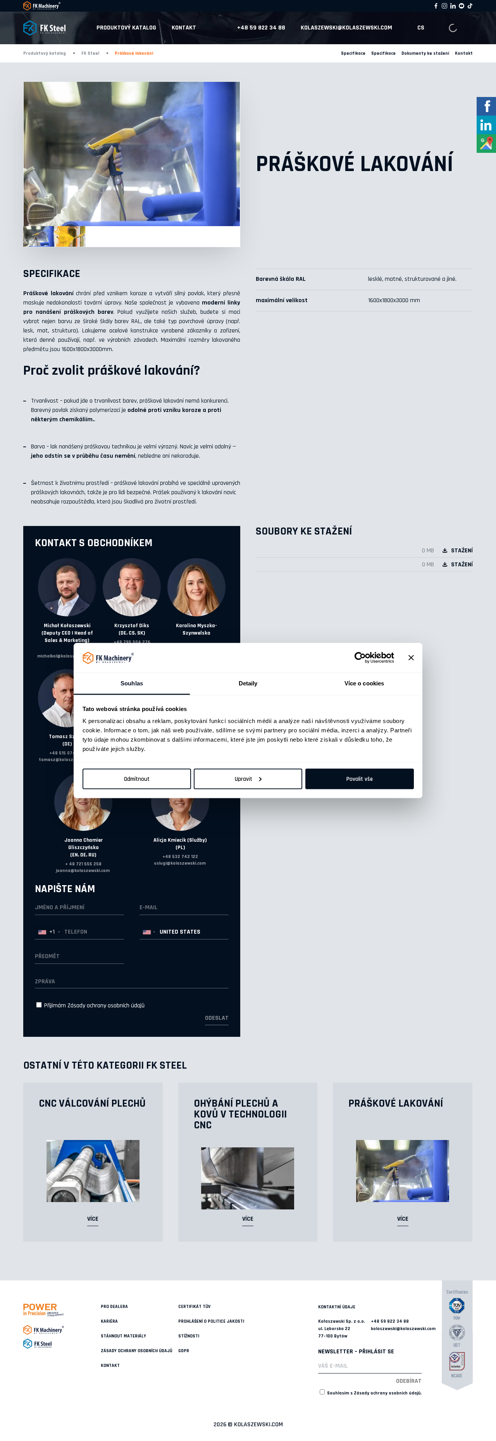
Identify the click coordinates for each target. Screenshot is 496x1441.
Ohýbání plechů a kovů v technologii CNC (240, 1124)
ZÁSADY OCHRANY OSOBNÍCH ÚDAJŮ (136, 1360)
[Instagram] (444, 6)
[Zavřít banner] (411, 658)
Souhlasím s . (374, 1402)
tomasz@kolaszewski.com (67, 769)
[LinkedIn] (453, 6)
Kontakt (178, 28)
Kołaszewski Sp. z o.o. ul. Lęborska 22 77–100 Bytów (341, 1338)
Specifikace (353, 63)
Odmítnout (137, 778)
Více (92, 1228)
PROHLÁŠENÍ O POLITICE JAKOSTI (211, 1331)
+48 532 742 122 (180, 866)
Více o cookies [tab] (364, 683)
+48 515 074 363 (67, 762)
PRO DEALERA (114, 1316)
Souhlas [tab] (132, 683)
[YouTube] (461, 6)
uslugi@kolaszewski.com (180, 872)
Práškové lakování (395, 1113)
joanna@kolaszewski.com (83, 880)
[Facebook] (436, 6)
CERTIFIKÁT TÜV (194, 1316)
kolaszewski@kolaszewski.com (298, 28)
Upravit (243, 778)
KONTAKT (110, 1375)
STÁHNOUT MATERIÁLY (123, 1345)
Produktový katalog (113, 32)
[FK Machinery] (62, 1339)
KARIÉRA (109, 1331)
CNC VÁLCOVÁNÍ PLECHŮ (92, 1113)
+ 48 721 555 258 (83, 873)
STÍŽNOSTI (188, 1345)
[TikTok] (470, 6)
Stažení (462, 560)
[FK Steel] (62, 1353)
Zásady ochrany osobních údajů (106, 1015)
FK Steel (90, 63)
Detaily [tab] (248, 683)
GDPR (183, 1360)
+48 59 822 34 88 (213, 32)
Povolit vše (359, 778)
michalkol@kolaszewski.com (66, 665)
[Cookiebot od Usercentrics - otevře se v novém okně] (360, 658)
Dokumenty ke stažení (425, 63)
